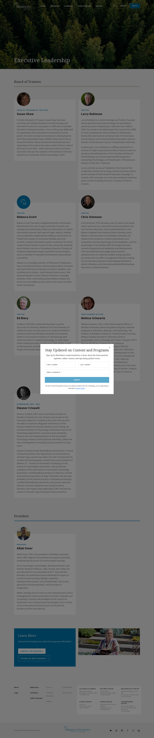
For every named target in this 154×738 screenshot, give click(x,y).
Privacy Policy (80, 388)
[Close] (109, 347)
